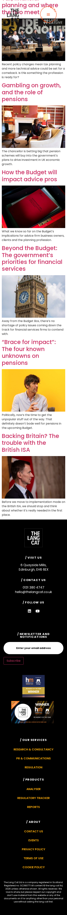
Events (33, 840)
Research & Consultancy (33, 749)
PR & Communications (33, 758)
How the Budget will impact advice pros (29, 175)
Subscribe (14, 661)
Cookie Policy (34, 867)
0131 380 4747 (33, 587)
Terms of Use (33, 858)
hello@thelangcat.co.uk (33, 592)
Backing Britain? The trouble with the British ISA (30, 443)
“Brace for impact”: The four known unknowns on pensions (29, 352)
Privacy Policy (33, 849)
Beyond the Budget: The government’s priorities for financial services (32, 258)
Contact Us (33, 831)
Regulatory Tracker (33, 798)
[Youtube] (37, 611)
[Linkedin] (29, 611)
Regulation (33, 767)
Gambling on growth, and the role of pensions (31, 92)
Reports (33, 807)
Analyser (33, 789)
